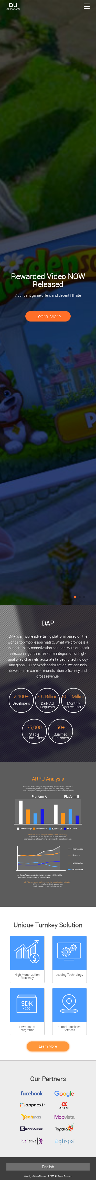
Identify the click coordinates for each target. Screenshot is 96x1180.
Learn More (48, 316)
